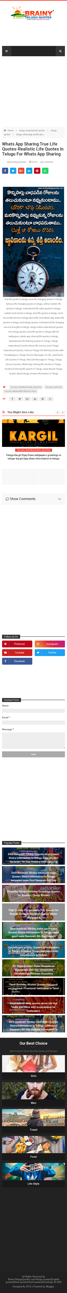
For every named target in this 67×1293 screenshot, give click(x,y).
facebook (19, 661)
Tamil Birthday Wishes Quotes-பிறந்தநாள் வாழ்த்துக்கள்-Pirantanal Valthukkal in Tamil (33, 986)
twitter (52, 653)
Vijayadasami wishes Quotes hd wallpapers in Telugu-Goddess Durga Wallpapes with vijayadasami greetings (33, 951)
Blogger (50, 1286)
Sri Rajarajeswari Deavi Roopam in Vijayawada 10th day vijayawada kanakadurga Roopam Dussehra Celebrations (33, 971)
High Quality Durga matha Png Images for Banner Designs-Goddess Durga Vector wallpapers (34, 914)
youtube (19, 653)
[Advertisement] (33, 89)
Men (33, 1102)
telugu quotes (54, 387)
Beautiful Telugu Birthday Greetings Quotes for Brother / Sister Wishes (33, 893)
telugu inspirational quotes (32, 130)
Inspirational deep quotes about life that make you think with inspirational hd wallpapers (33, 1007)
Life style (33, 1183)
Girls (33, 1075)
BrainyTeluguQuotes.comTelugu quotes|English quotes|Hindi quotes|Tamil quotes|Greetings (32, 1280)
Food (33, 1156)
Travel (33, 1129)
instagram (52, 644)
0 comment (47, 162)
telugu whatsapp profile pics (30, 134)
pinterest (19, 644)
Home (11, 130)
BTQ (29, 1286)
